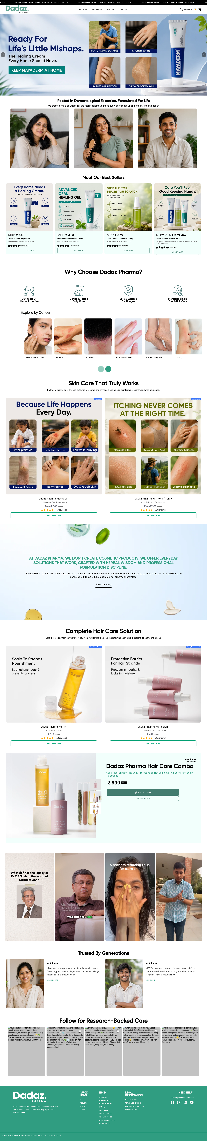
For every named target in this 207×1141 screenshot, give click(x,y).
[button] (187, 9)
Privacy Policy (131, 1100)
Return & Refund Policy (134, 1106)
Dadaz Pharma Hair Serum (153, 726)
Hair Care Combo (105, 1114)
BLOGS (82, 1106)
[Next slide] (108, 369)
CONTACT (83, 1110)
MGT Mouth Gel (105, 1100)
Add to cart (54, 515)
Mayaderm (103, 1097)
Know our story (103, 584)
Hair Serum (103, 1110)
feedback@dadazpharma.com (182, 1098)
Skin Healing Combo (107, 1120)
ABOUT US (83, 1103)
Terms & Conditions (133, 1103)
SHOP (82, 9)
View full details (142, 798)
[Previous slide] (101, 369)
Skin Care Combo (105, 1117)
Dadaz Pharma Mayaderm (54, 498)
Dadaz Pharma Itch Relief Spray (153, 498)
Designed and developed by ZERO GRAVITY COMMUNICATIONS (39, 1135)
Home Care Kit (104, 1123)
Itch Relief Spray (105, 1104)
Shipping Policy (131, 1110)
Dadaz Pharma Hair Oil (54, 726)
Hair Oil (102, 1107)
